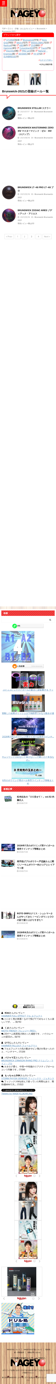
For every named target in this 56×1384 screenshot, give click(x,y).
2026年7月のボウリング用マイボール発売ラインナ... (28, 736)
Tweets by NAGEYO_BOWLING (16, 1093)
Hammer (8, 48)
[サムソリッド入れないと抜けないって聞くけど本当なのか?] (28, 754)
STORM (10, 40)
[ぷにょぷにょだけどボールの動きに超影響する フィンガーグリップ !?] (28, 687)
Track (44, 48)
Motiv (19, 42)
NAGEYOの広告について (33, 1349)
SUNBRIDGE (10, 56)
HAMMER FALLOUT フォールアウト (19, 1045)
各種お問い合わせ (34, 1352)
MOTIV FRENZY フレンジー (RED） (19, 1030)
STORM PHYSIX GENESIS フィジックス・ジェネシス (27, 1078)
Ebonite (10, 50)
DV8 (33, 45)
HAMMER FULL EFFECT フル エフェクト (21, 1015)
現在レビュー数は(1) (26, 144)
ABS (21, 45)
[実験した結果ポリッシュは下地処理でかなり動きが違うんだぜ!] (28, 710)
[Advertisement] (28, 166)
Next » (47, 236)
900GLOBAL (37, 42)
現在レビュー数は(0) (26, 118)
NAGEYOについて (13, 1349)
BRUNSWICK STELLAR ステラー (34, 108)
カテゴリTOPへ (46, 60)
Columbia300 (26, 48)
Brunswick (28, 40)
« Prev (9, 236)
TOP (4, 28)
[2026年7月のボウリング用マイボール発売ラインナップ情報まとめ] (28, 734)
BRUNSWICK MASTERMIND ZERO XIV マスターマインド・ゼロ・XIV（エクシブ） (36, 131)
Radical (7, 45)
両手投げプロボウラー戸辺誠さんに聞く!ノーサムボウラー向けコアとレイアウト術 (36, 864)
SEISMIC (22, 53)
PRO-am (26, 50)
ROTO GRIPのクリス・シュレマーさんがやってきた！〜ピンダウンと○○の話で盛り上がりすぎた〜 (35, 916)
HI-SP (36, 53)
